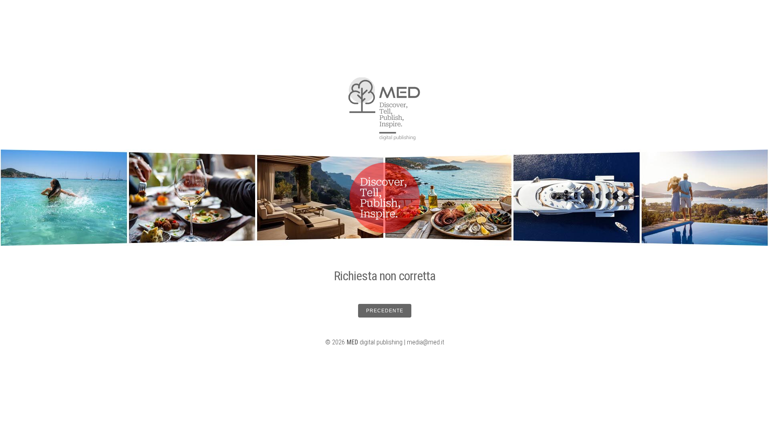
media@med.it (425, 342)
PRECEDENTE (384, 311)
